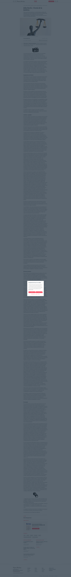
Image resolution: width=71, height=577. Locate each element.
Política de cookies (30, 289)
